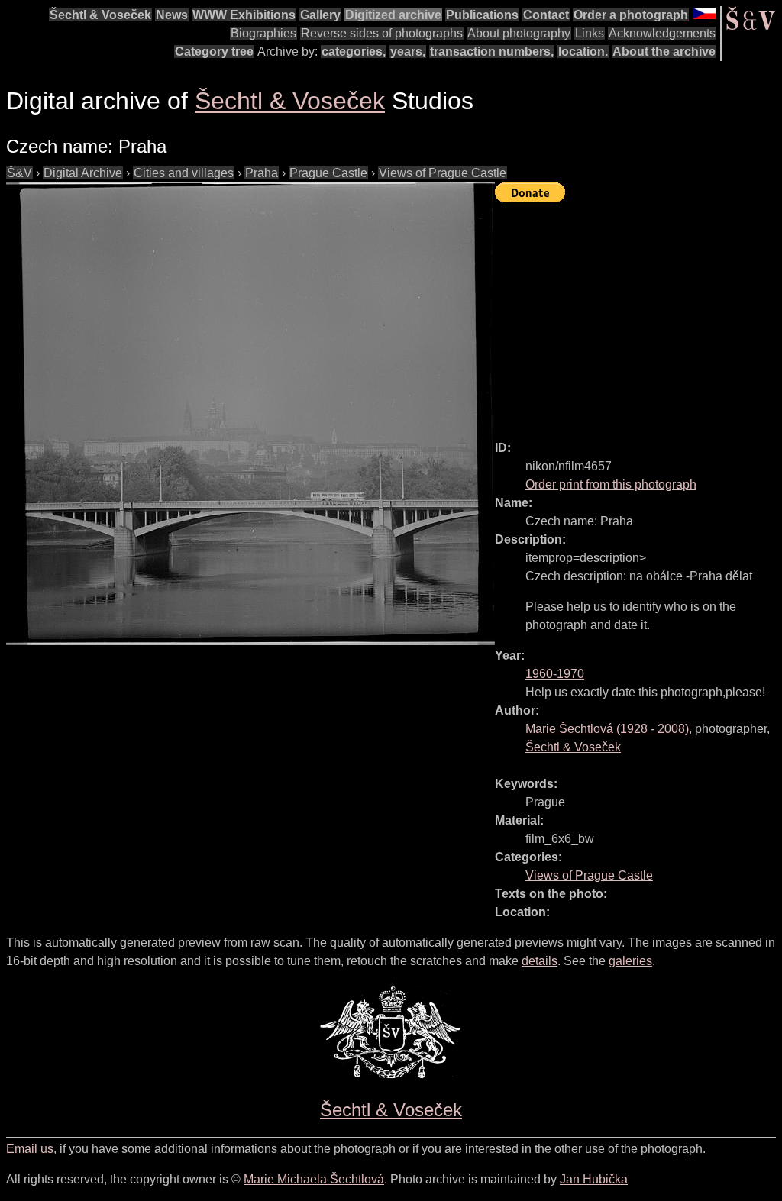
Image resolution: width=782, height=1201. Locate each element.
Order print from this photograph (610, 484)
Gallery (320, 14)
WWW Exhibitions (244, 14)
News (172, 14)
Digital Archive (83, 172)
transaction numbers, (492, 51)
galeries (630, 960)
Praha (261, 172)
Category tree (214, 51)
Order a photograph (631, 14)
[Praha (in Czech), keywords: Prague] (250, 413)
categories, (354, 51)
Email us (29, 1148)
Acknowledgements (662, 33)
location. (583, 51)
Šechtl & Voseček (100, 14)
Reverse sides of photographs (382, 33)
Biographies (263, 33)
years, (407, 51)
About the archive (664, 51)
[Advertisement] (638, 314)
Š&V (19, 172)
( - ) (607, 728)
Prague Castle (328, 172)
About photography (518, 33)
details (539, 960)
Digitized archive (393, 14)
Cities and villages (184, 172)
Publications (482, 14)
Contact (546, 14)
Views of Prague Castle (442, 172)
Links (589, 33)
